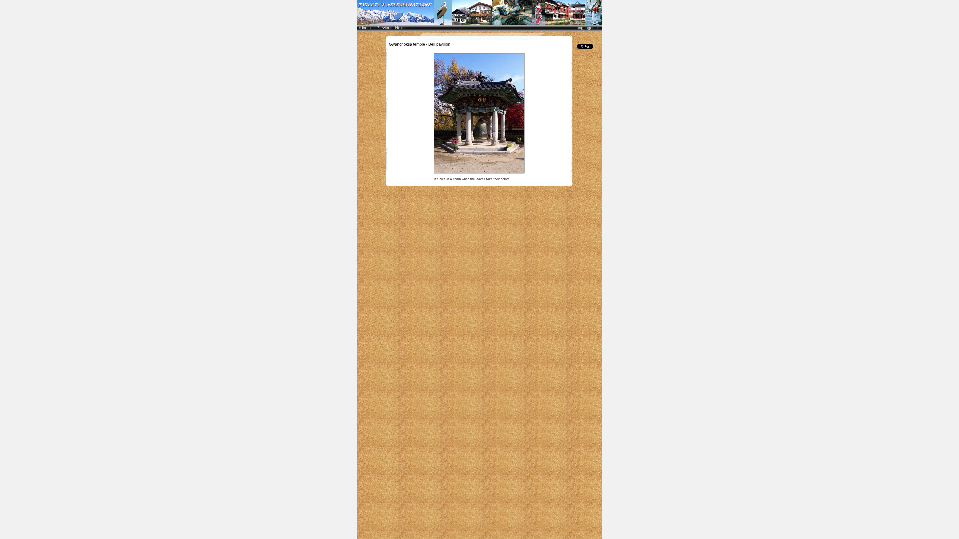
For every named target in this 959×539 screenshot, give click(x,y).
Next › (400, 28)
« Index (365, 28)
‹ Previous (383, 28)
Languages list (587, 28)
